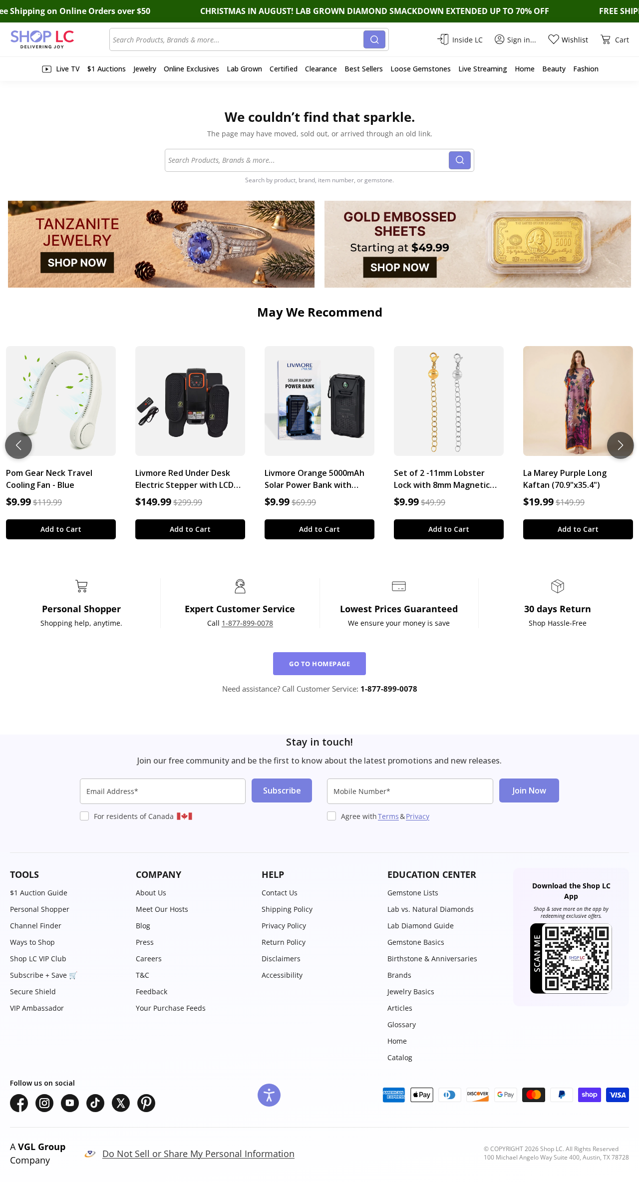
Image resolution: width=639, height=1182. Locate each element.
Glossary (401, 1024)
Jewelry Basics (410, 991)
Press (145, 942)
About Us (151, 892)
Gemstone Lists (412, 892)
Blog (143, 925)
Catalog (399, 1057)
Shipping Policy (287, 909)
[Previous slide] (18, 445)
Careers (149, 958)
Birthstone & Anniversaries (432, 958)
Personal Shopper (39, 909)
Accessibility (282, 975)
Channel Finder (35, 925)
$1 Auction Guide (38, 892)
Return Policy (284, 942)
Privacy (417, 816)
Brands (399, 975)
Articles (399, 1008)
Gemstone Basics (415, 942)
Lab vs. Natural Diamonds (430, 909)
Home (397, 1041)
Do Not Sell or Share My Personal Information (198, 1154)
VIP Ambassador (37, 1008)
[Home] (59, 39)
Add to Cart (60, 529)
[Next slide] (620, 445)
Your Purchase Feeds (171, 1008)
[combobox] (238, 39)
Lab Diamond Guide (420, 925)
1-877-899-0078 (247, 623)
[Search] (374, 39)
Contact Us (280, 892)
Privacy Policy (284, 925)
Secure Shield (33, 991)
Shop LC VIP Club (38, 958)
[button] (68, 874)
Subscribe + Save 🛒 (43, 975)
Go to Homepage (319, 663)
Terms (388, 816)
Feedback (151, 991)
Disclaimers (281, 958)
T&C (142, 975)
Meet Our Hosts (162, 909)
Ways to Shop (32, 942)
